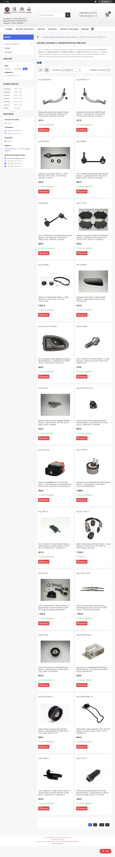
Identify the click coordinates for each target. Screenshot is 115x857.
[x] (40, 63)
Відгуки (85, 29)
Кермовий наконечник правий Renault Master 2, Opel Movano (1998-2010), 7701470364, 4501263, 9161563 (53, 114)
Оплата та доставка (69, 29)
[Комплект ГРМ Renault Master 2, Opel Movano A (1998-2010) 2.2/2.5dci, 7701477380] (55, 281)
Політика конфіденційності (70, 841)
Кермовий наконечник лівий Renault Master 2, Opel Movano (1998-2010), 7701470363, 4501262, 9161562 (90, 114)
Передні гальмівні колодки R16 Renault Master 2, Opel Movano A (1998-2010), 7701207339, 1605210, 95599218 (92, 237)
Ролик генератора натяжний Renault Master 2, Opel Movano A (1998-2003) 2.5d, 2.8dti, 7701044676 (53, 669)
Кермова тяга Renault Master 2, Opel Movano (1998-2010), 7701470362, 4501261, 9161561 (52, 176)
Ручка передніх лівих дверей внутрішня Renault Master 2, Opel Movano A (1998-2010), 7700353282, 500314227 (54, 361)
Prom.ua (68, 837)
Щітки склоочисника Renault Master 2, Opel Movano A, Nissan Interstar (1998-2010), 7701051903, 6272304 (91, 607)
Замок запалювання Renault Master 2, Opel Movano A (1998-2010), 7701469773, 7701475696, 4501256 (93, 546)
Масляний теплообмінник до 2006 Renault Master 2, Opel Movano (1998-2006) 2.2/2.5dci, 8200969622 (93, 484)
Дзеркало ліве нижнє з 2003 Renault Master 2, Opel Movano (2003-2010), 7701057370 (90, 299)
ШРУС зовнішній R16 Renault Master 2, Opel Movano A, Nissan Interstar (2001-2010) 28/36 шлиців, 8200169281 (54, 607)
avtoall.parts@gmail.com (16, 158)
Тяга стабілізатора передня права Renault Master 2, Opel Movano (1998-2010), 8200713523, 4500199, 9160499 (55, 237)
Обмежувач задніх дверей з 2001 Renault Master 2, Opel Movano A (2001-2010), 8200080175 (93, 731)
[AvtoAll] (18, 10)
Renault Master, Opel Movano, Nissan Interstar (60, 37)
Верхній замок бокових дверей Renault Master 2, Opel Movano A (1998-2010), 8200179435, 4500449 (54, 422)
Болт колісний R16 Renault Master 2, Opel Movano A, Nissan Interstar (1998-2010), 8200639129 (92, 361)
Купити (45, 130)
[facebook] (38, 63)
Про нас (41, 29)
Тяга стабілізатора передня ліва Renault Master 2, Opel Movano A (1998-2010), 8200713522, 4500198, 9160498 (92, 176)
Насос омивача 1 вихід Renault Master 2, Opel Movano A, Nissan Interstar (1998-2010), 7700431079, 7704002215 (54, 546)
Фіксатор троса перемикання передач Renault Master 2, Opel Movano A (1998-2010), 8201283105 (92, 669)
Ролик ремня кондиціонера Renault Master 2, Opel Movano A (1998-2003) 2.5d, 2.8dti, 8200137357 (53, 731)
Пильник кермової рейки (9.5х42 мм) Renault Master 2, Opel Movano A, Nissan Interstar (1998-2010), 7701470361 (92, 793)
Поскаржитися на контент (51, 841)
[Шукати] (67, 15)
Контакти (52, 29)
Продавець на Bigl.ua (57, 839)
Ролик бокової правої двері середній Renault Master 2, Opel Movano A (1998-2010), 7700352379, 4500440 (92, 422)
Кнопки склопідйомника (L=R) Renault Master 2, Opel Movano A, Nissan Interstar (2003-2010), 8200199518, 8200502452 (54, 484)
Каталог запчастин (24, 29)
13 (102, 825)
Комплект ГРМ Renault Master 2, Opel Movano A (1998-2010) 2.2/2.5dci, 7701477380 (53, 299)
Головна (8, 29)
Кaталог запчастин (11, 44)
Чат (107, 851)
